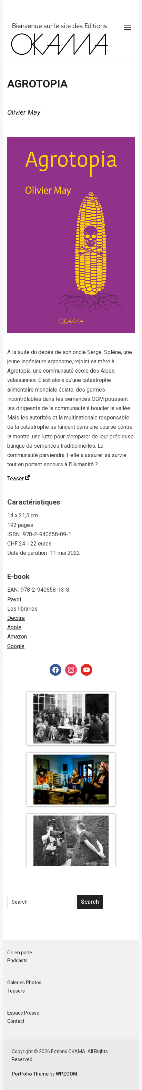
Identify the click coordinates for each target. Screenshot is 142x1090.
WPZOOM (66, 1074)
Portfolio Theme (30, 1074)
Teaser (16, 478)
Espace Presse (23, 1013)
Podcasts (17, 960)
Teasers (16, 991)
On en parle (19, 952)
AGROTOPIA (37, 83)
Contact (15, 1021)
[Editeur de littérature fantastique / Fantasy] (59, 38)
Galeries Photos (24, 982)
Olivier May (23, 112)
